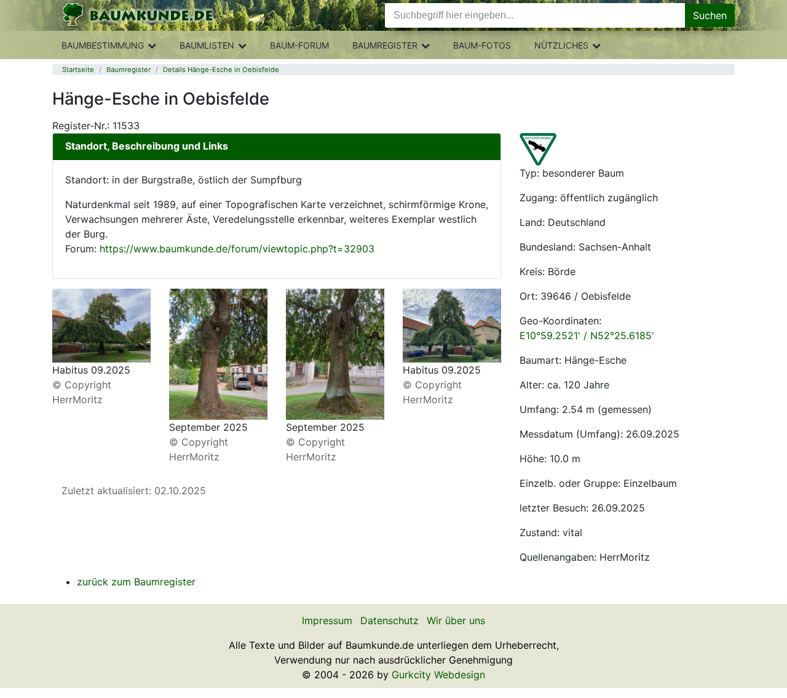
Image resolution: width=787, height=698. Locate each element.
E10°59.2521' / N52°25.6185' (587, 335)
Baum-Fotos (482, 45)
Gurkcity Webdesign (438, 674)
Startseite (78, 69)
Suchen (710, 15)
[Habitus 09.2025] (101, 324)
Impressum (327, 620)
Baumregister (384, 45)
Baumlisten (207, 45)
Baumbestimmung (102, 45)
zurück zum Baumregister (136, 582)
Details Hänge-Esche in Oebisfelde (221, 69)
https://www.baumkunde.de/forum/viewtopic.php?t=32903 (237, 249)
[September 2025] (218, 353)
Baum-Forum (299, 45)
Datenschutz (389, 620)
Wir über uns (456, 620)
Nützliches (561, 45)
